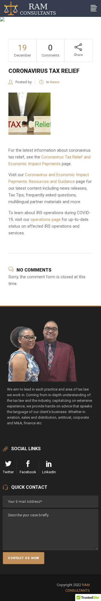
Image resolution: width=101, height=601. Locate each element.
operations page (46, 219)
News (54, 82)
